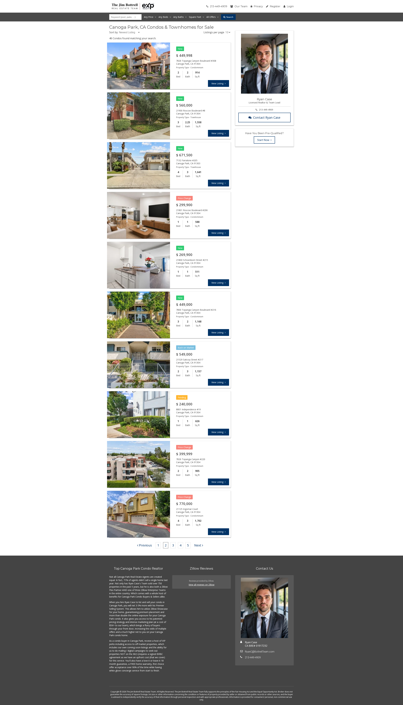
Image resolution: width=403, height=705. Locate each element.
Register (275, 6)
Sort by (113, 32)
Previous (145, 545)
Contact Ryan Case (266, 117)
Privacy (258, 6)
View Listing (217, 83)
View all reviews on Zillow (201, 584)
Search (229, 17)
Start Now (263, 140)
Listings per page (214, 32)
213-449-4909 (218, 6)
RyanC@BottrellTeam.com (259, 651)
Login (290, 6)
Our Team (241, 6)
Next (197, 545)
